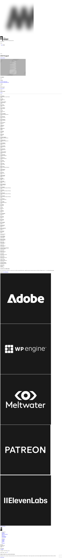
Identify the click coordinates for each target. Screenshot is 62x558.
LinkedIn (3, 540)
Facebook (3, 543)
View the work (2, 88)
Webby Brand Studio (5, 534)
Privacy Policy (4, 537)
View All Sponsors (2, 526)
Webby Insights (4, 536)
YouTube (3, 541)
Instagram (3, 539)
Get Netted (3, 535)
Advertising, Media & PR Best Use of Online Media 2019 (4, 82)
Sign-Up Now (2, 557)
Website (1, 92)
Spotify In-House (2, 57)
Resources (3, 533)
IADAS (3, 532)
